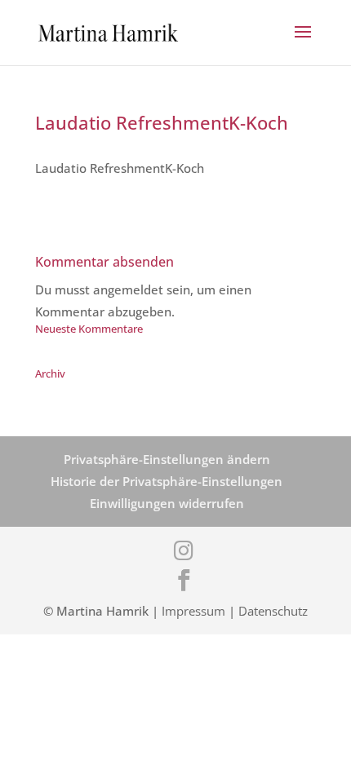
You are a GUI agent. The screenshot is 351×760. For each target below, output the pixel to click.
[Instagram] (183, 550)
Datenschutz (273, 611)
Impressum (193, 611)
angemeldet (128, 289)
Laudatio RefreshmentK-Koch (119, 168)
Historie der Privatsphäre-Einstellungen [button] (166, 481)
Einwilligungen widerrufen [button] (167, 503)
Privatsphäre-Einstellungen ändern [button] (167, 459)
